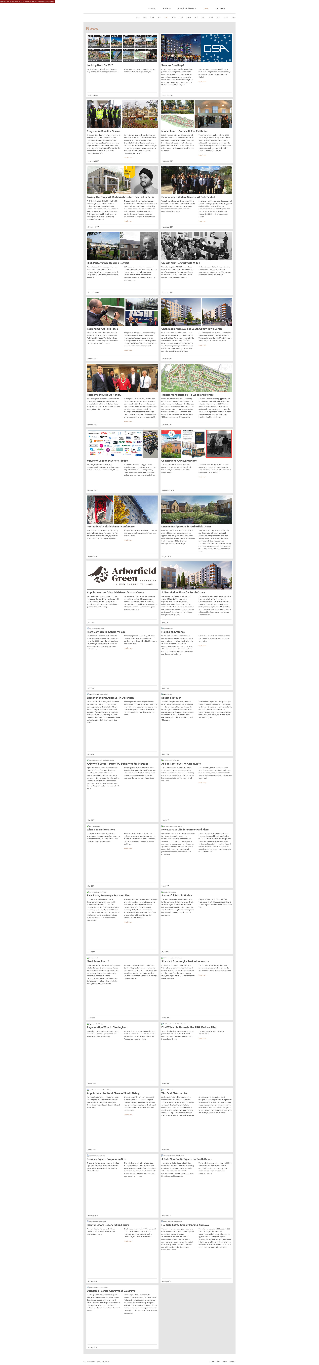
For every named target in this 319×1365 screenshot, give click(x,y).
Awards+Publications (187, 8)
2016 (159, 17)
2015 (152, 17)
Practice (151, 8)
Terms (224, 1361)
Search (234, 8)
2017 (166, 17)
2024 (218, 17)
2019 (181, 17)
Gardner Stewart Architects (93, 7)
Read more (202, 81)
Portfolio (167, 8)
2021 (196, 17)
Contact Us (221, 8)
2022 (203, 17)
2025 (226, 17)
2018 (174, 17)
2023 (211, 17)
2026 (234, 17)
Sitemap (233, 1361)
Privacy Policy (215, 1361)
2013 (137, 17)
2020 (189, 17)
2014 (144, 17)
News (206, 8)
